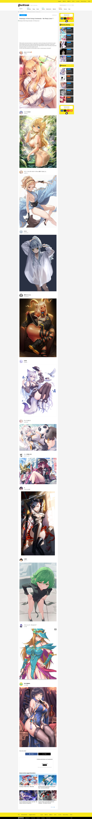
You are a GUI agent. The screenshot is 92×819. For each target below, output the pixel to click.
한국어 (73, 1)
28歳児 (25, 559)
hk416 (25, 231)
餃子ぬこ (26, 113)
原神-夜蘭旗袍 (27, 683)
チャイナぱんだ (27, 420)
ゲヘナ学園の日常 (28, 454)
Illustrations (22, 11)
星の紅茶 (26, 422)
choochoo (26, 232)
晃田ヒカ (26, 173)
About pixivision (24, 814)
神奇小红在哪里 (27, 489)
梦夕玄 (26, 362)
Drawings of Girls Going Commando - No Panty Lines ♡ (33, 11)
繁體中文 (68, 1)
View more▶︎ (53, 807)
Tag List (20, 8)
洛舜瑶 (25, 360)
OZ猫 (26, 626)
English (59, 1)
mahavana (27, 296)
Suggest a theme (32, 814)
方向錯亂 (26, 685)
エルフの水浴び (27, 111)
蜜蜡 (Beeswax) (27, 294)
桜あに (26, 53)
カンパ (26, 560)
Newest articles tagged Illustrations (27, 773)
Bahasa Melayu (83, 1)
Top (18, 11)
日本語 (89, 1)
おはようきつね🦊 (28, 52)
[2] (38, 679)
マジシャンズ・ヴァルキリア (30, 625)
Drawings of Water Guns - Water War (26, 786)
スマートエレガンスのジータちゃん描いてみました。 (35, 171)
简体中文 (64, 1)
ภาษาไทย (77, 1)
